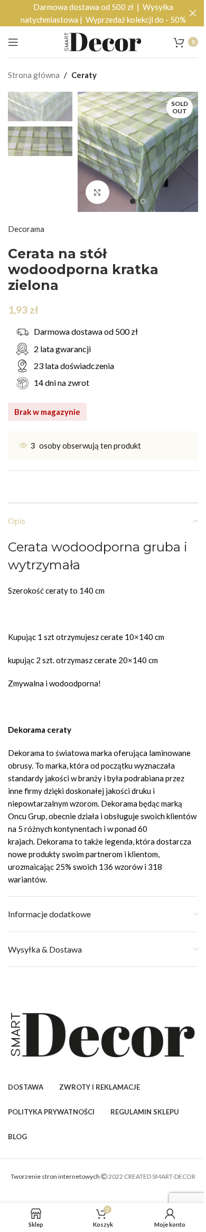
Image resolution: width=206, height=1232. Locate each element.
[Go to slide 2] (143, 201)
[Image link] (103, 1034)
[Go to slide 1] (132, 201)
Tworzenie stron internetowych (56, 1176)
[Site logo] (103, 40)
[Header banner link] (103, 13)
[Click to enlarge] (97, 192)
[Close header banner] (193, 13)
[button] (88, 151)
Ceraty (84, 75)
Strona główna (34, 75)
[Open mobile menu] (13, 42)
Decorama (26, 229)
